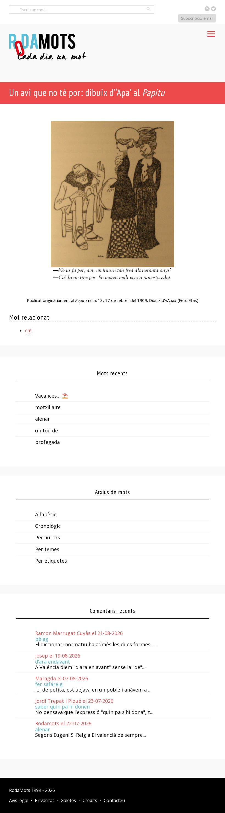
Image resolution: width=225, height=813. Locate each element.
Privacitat (44, 800)
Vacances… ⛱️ (51, 395)
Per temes (47, 549)
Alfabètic (45, 514)
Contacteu (114, 800)
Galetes (68, 800)
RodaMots (19, 790)
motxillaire (48, 407)
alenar (42, 418)
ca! (28, 330)
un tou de (46, 430)
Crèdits (90, 800)
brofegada (47, 442)
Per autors (47, 537)
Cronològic (48, 526)
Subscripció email (197, 18)
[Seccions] (211, 32)
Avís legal (18, 800)
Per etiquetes (51, 560)
